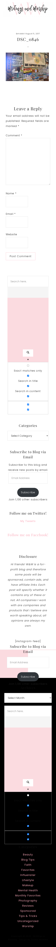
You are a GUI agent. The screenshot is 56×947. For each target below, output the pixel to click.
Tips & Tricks (28, 916)
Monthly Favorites (28, 895)
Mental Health (28, 890)
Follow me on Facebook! (28, 534)
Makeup (27, 885)
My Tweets (28, 521)
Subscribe (28, 492)
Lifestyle (28, 880)
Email (11, 214)
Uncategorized (28, 921)
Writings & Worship (28, 9)
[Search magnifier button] (28, 353)
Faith (28, 865)
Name (11, 193)
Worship (28, 926)
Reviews (28, 905)
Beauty (28, 854)
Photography (28, 900)
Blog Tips (28, 859)
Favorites (28, 870)
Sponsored (28, 911)
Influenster (28, 875)
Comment (14, 135)
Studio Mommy (39, 939)
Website (11, 234)
